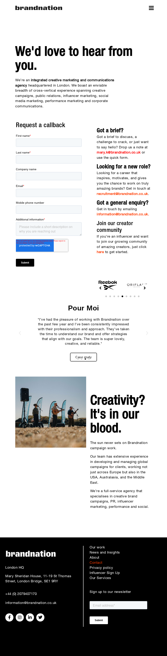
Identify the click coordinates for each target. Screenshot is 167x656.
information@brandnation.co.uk (31, 603)
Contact (96, 563)
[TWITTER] (40, 617)
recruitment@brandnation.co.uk (122, 194)
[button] (106, 296)
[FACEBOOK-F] (9, 617)
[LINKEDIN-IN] (30, 617)
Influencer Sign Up (105, 573)
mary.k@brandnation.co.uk (119, 153)
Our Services (100, 578)
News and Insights (105, 553)
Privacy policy (101, 568)
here (100, 252)
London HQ (14, 568)
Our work (97, 547)
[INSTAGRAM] (20, 617)
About (94, 558)
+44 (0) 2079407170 (21, 594)
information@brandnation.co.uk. (123, 214)
